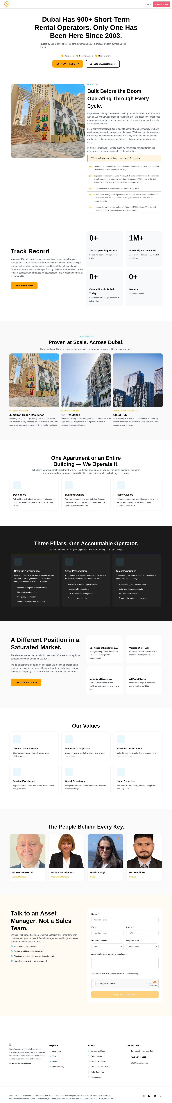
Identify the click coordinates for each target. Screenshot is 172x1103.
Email (93, 927)
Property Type (132, 940)
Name (94, 914)
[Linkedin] (155, 1096)
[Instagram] (143, 1096)
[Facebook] (149, 1096)
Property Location (99, 940)
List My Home (161, 4)
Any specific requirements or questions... (109, 954)
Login (148, 4)
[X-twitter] (160, 1096)
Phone (129, 927)
